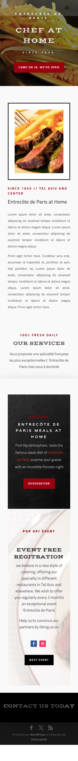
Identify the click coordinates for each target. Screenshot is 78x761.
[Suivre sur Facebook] (34, 643)
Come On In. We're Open (39, 67)
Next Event (39, 659)
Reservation (39, 483)
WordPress (37, 734)
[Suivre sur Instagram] (42, 643)
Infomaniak (39, 739)
